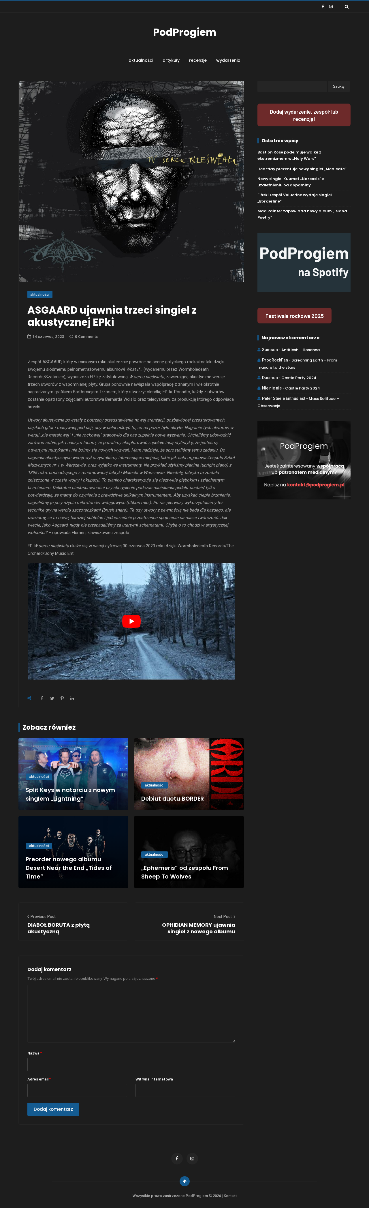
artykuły (171, 60)
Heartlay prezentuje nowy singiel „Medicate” (302, 169)
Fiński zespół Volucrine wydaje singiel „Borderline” (294, 198)
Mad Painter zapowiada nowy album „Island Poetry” (302, 214)
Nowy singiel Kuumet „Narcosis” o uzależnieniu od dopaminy (291, 182)
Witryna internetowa (154, 1078)
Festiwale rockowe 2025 (295, 315)
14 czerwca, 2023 (48, 336)
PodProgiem (184, 32)
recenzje (198, 60)
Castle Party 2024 (298, 378)
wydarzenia (228, 60)
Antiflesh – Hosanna (300, 350)
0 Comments (86, 336)
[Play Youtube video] (131, 621)
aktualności (141, 60)
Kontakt (230, 1196)
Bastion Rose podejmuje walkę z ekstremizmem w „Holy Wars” (289, 155)
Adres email (39, 1078)
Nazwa (34, 1052)
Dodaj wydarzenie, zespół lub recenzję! (304, 115)
